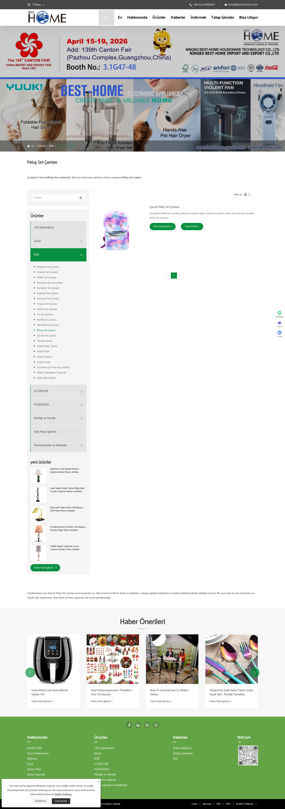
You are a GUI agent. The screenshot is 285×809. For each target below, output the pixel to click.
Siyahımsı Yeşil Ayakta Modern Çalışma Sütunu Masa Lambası (64, 470)
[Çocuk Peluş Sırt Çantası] (117, 230)
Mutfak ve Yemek (44, 418)
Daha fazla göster (44, 567)
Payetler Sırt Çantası (48, 293)
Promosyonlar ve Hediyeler (50, 445)
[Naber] (156, 725)
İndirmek (198, 17)
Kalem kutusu (44, 357)
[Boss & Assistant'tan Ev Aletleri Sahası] (113, 659)
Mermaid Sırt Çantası (48, 325)
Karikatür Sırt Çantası (48, 288)
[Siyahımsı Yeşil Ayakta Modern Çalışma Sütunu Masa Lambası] (39, 476)
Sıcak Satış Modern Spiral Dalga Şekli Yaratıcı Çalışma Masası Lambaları (67, 490)
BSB (51, 146)
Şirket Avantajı (36, 774)
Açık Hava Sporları (45, 432)
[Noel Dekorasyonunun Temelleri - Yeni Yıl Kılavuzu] (53, 659)
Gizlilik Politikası (244, 804)
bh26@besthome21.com (243, 4)
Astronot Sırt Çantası (48, 298)
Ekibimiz (32, 758)
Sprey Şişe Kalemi (46, 378)
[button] (30, 672)
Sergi (30, 764)
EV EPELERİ (41, 391)
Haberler (178, 17)
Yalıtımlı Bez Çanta (47, 346)
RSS (219, 804)
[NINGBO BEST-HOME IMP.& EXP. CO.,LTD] (47, 17)
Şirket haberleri (182, 748)
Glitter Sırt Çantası (46, 277)
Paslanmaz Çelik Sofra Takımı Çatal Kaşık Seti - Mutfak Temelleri (171, 692)
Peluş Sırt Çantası (66, 146)
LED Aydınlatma (44, 228)
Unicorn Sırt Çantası (47, 272)
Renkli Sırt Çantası (46, 320)
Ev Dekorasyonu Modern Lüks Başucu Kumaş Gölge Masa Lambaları (68, 528)
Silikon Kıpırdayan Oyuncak (51, 372)
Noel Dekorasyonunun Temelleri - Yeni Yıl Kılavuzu (53, 692)
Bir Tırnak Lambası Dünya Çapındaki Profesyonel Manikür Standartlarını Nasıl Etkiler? (229, 692)
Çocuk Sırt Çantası (46, 335)
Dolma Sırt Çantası (47, 309)
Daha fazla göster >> (162, 226)
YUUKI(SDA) (41, 405)
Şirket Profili (34, 748)
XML (228, 804)
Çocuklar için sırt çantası (50, 283)
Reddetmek (40, 801)
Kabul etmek (61, 801)
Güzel (37, 241)
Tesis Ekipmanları (38, 753)
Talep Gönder (222, 17)
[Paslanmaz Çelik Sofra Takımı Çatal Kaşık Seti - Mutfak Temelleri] (172, 659)
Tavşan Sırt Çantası (47, 304)
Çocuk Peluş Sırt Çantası (164, 207)
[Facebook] (129, 725)
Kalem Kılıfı (43, 351)
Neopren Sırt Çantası (48, 267)
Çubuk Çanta (44, 362)
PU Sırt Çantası (45, 314)
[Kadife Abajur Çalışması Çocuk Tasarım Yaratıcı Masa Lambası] (39, 553)
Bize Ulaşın (248, 17)
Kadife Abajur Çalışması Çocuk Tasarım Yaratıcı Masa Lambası (64, 548)
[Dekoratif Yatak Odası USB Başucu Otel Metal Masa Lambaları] (39, 514)
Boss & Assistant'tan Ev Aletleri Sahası (110, 692)
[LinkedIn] (138, 725)
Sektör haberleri (183, 753)
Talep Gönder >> (192, 226)
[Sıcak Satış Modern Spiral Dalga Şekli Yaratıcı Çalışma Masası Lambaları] (39, 495)
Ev (120, 17)
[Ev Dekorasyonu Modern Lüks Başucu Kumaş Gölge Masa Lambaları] (39, 534)
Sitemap (207, 804)
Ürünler (159, 17)
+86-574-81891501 (204, 4)
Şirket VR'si (34, 769)
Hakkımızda (137, 17)
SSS (175, 758)
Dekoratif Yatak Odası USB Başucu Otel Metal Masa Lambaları (66, 509)
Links (194, 804)
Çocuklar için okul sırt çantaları (53, 367)
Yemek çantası (45, 341)
